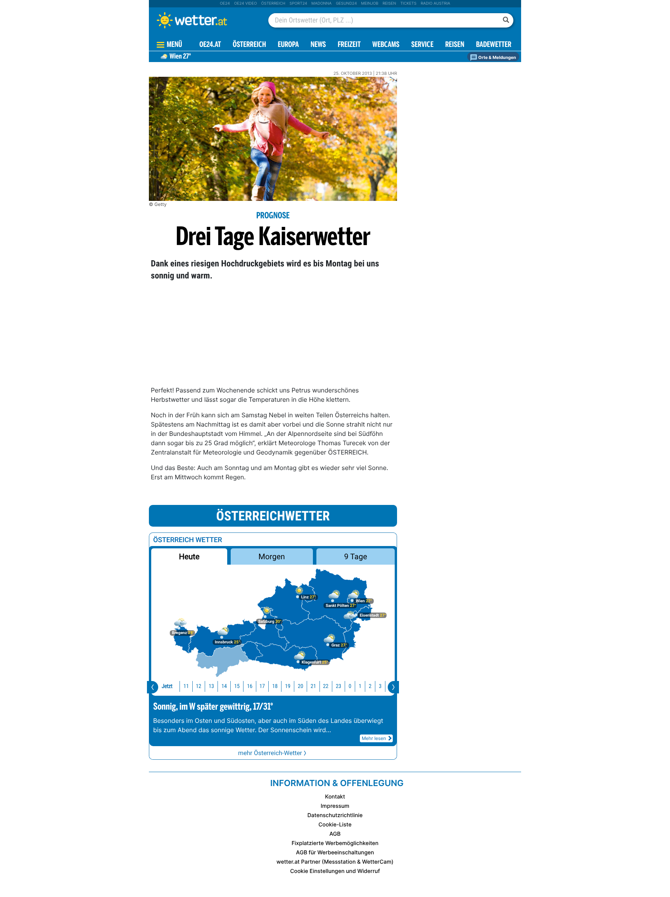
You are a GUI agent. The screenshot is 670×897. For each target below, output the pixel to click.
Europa (288, 45)
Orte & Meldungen (496, 57)
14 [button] (224, 686)
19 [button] (287, 686)
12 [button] (198, 686)
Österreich (273, 3)
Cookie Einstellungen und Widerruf (335, 871)
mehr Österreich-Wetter (270, 753)
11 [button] (186, 686)
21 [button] (313, 686)
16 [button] (249, 686)
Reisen (389, 3)
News (318, 45)
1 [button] (360, 686)
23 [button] (338, 686)
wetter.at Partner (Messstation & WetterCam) (335, 862)
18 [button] (275, 686)
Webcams (385, 45)
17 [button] (262, 686)
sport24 (298, 3)
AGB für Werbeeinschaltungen (335, 852)
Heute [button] (189, 556)
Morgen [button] (272, 556)
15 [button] (237, 686)
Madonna (321, 3)
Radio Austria (435, 3)
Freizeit (349, 45)
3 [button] (380, 686)
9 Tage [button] (355, 556)
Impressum (335, 806)
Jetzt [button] (167, 686)
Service (422, 45)
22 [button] (325, 686)
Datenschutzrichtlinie (335, 815)
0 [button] (350, 686)
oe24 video (245, 3)
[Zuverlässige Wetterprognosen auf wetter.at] (205, 20)
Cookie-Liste (334, 824)
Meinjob (369, 3)
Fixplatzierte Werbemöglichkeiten (335, 843)
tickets (408, 3)
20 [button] (300, 686)
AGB (335, 834)
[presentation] (152, 687)
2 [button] (370, 686)
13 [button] (211, 686)
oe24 (225, 3)
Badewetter (493, 45)
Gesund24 (346, 3)
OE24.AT (210, 45)
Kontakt (335, 796)
